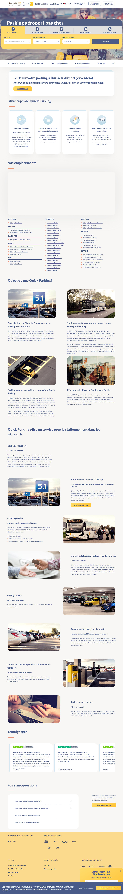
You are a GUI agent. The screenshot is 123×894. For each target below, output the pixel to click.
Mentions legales (13, 872)
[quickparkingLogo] (39, 4)
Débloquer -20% (22, 89)
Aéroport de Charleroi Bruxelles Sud (21, 232)
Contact (47, 865)
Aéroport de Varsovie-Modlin (92, 247)
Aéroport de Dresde (53, 233)
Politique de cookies (55, 889)
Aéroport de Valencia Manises (92, 267)
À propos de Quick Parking (79, 3)
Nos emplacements (37, 63)
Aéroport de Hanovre (53, 250)
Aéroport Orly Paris (16, 254)
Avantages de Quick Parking (16, 63)
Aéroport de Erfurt (52, 238)
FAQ (113, 63)
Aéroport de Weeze (52, 270)
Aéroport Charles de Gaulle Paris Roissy (22, 247)
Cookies (10, 876)
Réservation (12, 841)
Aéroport (7, 37)
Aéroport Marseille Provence (19, 252)
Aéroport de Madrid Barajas (91, 262)
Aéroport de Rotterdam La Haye (92, 228)
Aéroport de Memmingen (54, 258)
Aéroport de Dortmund (54, 230)
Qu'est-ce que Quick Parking (59, 63)
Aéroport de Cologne (53, 228)
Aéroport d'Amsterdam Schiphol (93, 223)
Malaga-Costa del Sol (89, 264)
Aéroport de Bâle (15, 261)
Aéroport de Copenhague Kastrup (20, 239)
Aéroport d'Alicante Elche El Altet (93, 254)
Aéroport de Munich (53, 260)
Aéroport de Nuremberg (54, 263)
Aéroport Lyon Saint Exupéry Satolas (21, 249)
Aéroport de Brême (52, 225)
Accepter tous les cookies (108, 888)
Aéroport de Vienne (16, 223)
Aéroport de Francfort (53, 240)
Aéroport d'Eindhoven (89, 225)
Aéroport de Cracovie (89, 240)
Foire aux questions (50, 869)
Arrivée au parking (39, 37)
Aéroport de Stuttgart (53, 268)
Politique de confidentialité (17, 865)
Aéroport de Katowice (89, 237)
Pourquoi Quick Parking (82, 63)
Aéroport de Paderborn (54, 265)
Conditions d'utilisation (15, 869)
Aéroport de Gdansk (89, 235)
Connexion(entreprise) (94, 3)
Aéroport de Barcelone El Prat (92, 257)
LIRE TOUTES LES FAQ (104, 805)
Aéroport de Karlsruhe (53, 253)
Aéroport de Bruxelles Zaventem (20, 230)
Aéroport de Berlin (52, 223)
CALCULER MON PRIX (81, 505)
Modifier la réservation (108, 3)
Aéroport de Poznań (89, 242)
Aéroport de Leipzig (52, 255)
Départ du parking (68, 37)
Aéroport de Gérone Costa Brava (93, 259)
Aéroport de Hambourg (54, 248)
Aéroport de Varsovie (89, 245)
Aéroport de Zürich (16, 264)
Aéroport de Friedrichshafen (55, 245)
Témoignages (101, 63)
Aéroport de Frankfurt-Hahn (55, 243)
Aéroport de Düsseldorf (54, 235)
